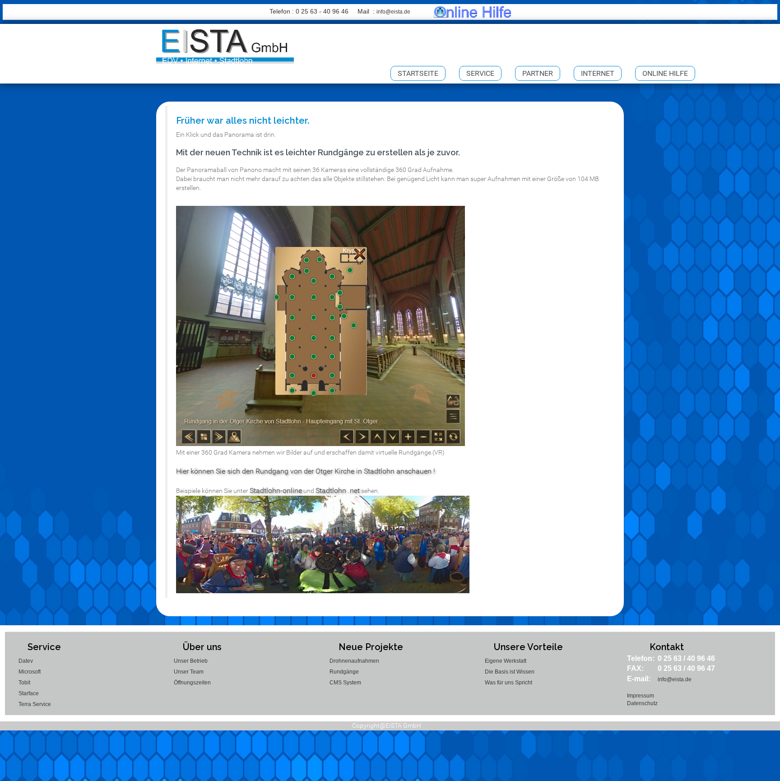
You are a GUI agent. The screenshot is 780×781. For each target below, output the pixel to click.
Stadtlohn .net (338, 490)
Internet (597, 73)
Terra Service (35, 704)
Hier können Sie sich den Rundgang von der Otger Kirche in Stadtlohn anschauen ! (305, 471)
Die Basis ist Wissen (509, 672)
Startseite (418, 73)
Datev (26, 661)
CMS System (345, 682)
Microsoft (30, 672)
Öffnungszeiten (192, 682)
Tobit (24, 682)
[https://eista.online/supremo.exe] (472, 12)
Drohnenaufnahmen (354, 661)
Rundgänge (344, 672)
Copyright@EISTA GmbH (386, 725)
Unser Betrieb (191, 661)
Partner (537, 73)
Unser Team (189, 672)
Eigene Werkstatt (505, 661)
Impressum (640, 696)
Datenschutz (642, 703)
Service (480, 73)
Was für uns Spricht (508, 682)
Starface (29, 693)
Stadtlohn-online (276, 490)
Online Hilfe (665, 73)
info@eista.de (393, 12)
